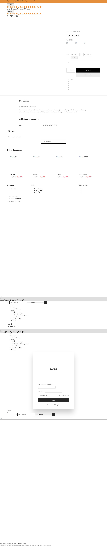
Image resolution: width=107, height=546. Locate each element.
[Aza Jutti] (66, 156)
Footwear (12, 307)
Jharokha (12, 174)
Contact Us (37, 192)
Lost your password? (63, 395)
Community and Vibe (16, 319)
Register (57, 405)
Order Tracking (38, 188)
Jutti (72, 31)
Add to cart (88, 70)
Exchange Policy (38, 190)
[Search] (45, 302)
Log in (53, 400)
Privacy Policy (14, 196)
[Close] (0, 298)
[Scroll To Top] (1, 296)
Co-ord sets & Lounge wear (21, 315)
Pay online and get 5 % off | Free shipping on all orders (21, 1)
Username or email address (45, 384)
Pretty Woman (83, 174)
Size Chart (74, 58)
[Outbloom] (43, 156)
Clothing (12, 311)
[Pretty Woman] (89, 156)
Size (67, 54)
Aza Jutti (58, 174)
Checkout (13, 321)
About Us (13, 188)
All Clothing (17, 317)
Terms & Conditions (15, 198)
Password (41, 391)
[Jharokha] (20, 156)
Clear (69, 63)
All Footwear (17, 309)
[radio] (72, 54)
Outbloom (36, 174)
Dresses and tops (18, 313)
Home (67, 31)
